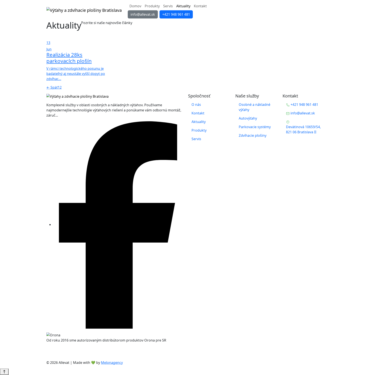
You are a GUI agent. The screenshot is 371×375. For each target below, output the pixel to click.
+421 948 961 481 (176, 14)
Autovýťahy (248, 118)
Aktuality (183, 6)
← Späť (52, 87)
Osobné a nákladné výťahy (254, 107)
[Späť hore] (4, 372)
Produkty (152, 6)
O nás (196, 104)
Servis (168, 6)
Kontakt (200, 6)
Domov (135, 6)
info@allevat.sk (143, 14)
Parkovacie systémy (255, 126)
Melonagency (112, 362)
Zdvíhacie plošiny (252, 135)
